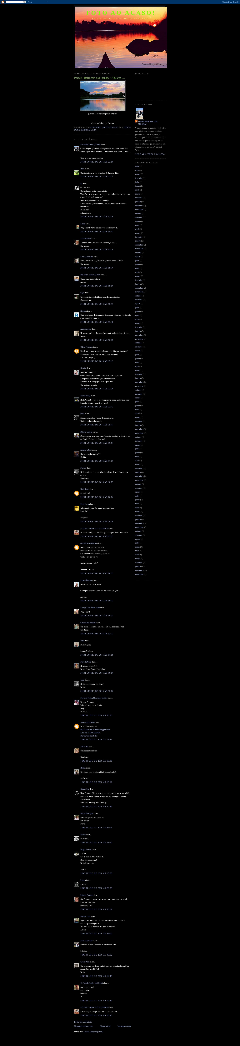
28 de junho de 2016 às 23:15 (97, 177)
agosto (137, 256)
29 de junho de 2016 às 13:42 (97, 407)
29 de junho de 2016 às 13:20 (97, 389)
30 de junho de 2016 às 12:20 (97, 691)
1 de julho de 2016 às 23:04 (96, 828)
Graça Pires (84, 962)
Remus (83, 311)
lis (81, 184)
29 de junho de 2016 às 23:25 (97, 536)
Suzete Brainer (86, 580)
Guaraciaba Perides (87, 623)
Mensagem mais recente (83, 1026)
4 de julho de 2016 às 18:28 (96, 1000)
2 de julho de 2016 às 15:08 (96, 873)
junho (137, 186)
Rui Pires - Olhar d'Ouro (90, 275)
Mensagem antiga (124, 1026)
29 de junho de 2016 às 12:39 (97, 340)
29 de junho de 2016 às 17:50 (97, 461)
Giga (82, 293)
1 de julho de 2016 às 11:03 (96, 740)
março (137, 174)
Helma (83, 768)
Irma (82, 641)
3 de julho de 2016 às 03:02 (96, 909)
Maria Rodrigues (86, 813)
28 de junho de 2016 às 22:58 (97, 162)
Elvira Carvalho (86, 257)
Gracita (83, 368)
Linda (82, 224)
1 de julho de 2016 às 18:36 (96, 761)
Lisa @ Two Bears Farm (90, 608)
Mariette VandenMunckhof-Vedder (93, 698)
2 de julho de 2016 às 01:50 (96, 843)
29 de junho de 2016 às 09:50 (97, 286)
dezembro (139, 205)
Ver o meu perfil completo (150, 154)
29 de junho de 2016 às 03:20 (97, 217)
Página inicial (105, 1026)
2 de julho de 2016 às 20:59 (96, 888)
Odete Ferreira (86, 347)
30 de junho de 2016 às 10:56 (97, 673)
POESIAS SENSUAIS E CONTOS (94, 528)
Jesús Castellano (86, 940)
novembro (139, 209)
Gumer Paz (84, 789)
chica (82, 169)
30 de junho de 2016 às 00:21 (97, 573)
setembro (138, 217)
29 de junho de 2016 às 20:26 (97, 497)
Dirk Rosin (84, 489)
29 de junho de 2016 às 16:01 (97, 443)
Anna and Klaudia (87, 722)
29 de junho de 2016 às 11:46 (96, 322)
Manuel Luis (85, 916)
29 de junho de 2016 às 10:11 (96, 304)
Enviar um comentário (83, 1022)
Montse (83, 468)
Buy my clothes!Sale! (88, 736)
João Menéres (85, 238)
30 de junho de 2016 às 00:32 (97, 601)
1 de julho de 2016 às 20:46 (96, 806)
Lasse (82, 880)
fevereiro (138, 178)
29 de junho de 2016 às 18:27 (97, 482)
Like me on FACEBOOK (90, 733)
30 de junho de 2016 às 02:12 (97, 634)
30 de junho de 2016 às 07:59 (97, 655)
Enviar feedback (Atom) (93, 1032)
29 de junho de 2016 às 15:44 (97, 425)
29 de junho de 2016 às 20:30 (97, 521)
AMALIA (84, 747)
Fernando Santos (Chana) (90, 144)
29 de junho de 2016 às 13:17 (97, 361)
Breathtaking (85, 396)
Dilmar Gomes (86, 432)
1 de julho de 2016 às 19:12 (96, 782)
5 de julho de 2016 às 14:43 (96, 1015)
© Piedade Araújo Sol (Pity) (91, 983)
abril (137, 170)
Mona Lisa (84, 504)
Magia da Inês (85, 849)
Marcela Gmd (85, 662)
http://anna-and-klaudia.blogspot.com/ (95, 729)
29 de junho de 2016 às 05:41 (97, 232)
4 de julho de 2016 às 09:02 (96, 955)
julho (137, 166)
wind (82, 680)
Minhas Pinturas (86, 895)
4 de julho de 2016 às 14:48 (96, 976)
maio (137, 225)
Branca (83, 834)
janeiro (138, 201)
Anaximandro (85, 329)
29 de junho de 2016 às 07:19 (97, 250)
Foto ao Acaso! (121, 12)
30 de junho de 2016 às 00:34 (97, 616)
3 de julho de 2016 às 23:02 (96, 934)
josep (82, 414)
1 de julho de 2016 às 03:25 (96, 715)
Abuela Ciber (85, 450)
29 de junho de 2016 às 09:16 (97, 268)
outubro (138, 213)
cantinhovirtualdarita (88, 543)
